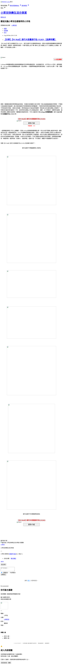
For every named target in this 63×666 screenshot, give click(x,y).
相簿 (5, 28)
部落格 (6, 30)
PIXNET (19, 643)
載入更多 (3, 564)
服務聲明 (47, 643)
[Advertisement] (17, 83)
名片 (5, 32)
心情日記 (14, 25)
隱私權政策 (40, 643)
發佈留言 (3, 574)
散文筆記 (13, 558)
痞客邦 (11, 554)
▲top (2, 561)
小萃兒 (3, 544)
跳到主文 (3, 17)
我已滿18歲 (4, 662)
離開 (9, 662)
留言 (14, 554)
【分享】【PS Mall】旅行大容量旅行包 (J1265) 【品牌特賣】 (30, 39)
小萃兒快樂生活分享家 (14, 12)
